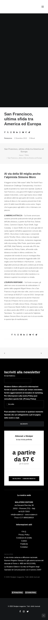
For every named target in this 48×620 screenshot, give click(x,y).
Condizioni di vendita (24, 538)
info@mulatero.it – (18, 515)
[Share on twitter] (7, 132)
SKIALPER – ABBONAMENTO (23, 478)
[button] (42, 6)
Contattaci (24, 547)
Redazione (8, 138)
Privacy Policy (29, 399)
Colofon (24, 541)
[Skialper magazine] (14, 6)
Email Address (9, 376)
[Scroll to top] (43, 615)
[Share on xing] (26, 132)
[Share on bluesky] (23, 132)
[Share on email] (29, 132)
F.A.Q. (24, 532)
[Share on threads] (10, 132)
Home (21, 155)
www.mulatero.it (31, 515)
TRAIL (27, 155)
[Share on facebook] (4, 132)
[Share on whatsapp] (20, 132)
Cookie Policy (31, 592)
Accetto (11, 404)
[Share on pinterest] (13, 132)
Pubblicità (24, 544)
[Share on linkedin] (16, 132)
